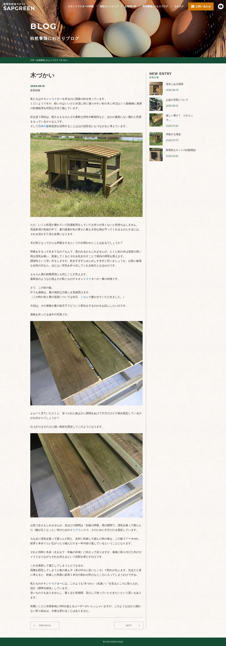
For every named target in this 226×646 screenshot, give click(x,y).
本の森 (45, 126)
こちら (85, 297)
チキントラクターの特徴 (81, 6)
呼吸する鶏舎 (173, 134)
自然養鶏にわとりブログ (155, 6)
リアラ (77, 530)
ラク (54, 98)
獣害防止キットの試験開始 (181, 150)
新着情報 (35, 90)
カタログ (179, 6)
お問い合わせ (203, 6)
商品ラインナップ (109, 6)
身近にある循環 (174, 84)
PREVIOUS (45, 625)
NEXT (129, 625)
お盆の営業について (177, 99)
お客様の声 (130, 6)
